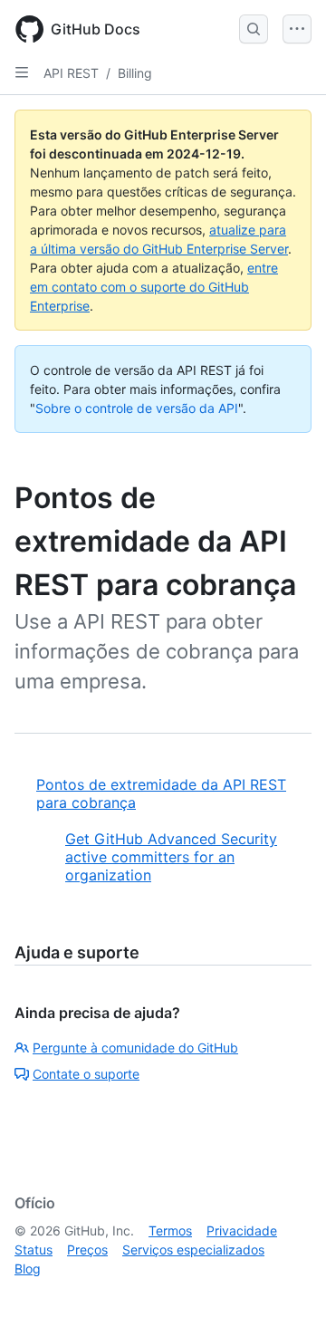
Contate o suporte (86, 1073)
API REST (71, 73)
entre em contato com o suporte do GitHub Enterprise (154, 286)
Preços (87, 1249)
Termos (170, 1230)
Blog (27, 1268)
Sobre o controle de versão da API (136, 408)
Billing (135, 73)
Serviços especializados (193, 1249)
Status (33, 1249)
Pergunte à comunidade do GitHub (135, 1047)
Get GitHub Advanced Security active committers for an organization (171, 857)
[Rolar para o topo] (286, 1296)
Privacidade (241, 1230)
